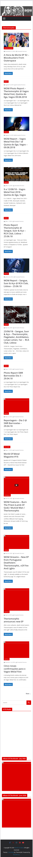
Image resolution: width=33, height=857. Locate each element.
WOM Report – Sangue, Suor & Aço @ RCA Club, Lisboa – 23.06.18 (16, 283)
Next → (28, 694)
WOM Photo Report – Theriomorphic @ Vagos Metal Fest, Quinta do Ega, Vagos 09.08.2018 (16, 92)
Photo (6, 81)
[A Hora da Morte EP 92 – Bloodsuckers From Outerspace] (16, 40)
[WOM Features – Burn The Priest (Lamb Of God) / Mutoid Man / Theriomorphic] (16, 485)
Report (6, 132)
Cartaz (6, 182)
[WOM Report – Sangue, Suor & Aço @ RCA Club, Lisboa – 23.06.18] (16, 265)
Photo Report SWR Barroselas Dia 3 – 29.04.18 (13, 375)
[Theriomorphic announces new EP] (16, 599)
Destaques (7, 495)
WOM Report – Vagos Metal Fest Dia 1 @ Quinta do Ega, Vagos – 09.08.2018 (15, 143)
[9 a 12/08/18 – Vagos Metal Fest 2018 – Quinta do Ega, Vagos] (16, 174)
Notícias (6, 611)
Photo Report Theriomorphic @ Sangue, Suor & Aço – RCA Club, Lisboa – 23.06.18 (15, 230)
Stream (6, 550)
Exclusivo (7, 447)
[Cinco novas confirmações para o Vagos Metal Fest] (16, 649)
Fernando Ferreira (22, 51)
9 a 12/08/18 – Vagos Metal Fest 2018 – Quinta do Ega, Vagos (15, 192)
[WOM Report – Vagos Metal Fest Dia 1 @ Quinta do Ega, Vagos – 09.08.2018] (16, 124)
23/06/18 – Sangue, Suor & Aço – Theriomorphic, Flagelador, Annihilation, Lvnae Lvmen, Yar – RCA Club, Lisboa (16, 337)
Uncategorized (8, 48)
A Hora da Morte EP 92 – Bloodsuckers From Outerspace (16, 57)
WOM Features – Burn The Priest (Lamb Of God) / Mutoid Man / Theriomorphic (15, 506)
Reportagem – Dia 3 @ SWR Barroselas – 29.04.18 (15, 423)
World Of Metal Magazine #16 (12, 455)
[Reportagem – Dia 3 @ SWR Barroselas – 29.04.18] (16, 405)
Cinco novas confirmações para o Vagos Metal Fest (14, 668)
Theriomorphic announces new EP (13, 620)
